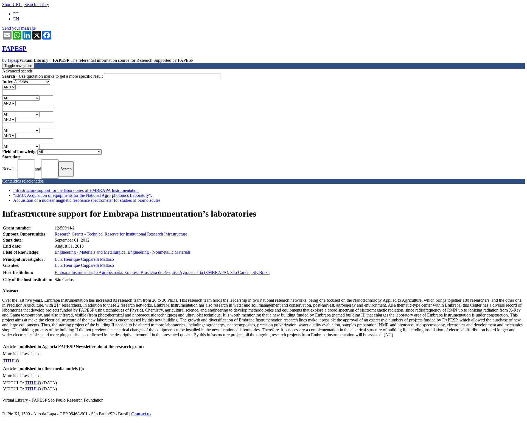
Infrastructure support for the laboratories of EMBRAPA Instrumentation (76, 190)
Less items (31, 353)
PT (15, 14)
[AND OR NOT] (9, 87)
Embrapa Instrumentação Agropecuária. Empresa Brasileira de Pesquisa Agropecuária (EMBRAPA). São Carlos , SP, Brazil (162, 272)
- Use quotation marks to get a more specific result (53, 76)
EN (16, 18)
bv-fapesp (10, 60)
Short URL (11, 4)
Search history (36, 4)
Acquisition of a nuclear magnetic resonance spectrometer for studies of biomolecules (86, 200)
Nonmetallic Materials (171, 252)
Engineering (65, 252)
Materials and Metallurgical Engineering (114, 252)
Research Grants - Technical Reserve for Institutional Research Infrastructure (121, 234)
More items (12, 353)
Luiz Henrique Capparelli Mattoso (84, 259)
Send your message (19, 28)
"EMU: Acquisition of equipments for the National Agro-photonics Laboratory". (82, 195)
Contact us (141, 413)
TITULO (11, 360)
